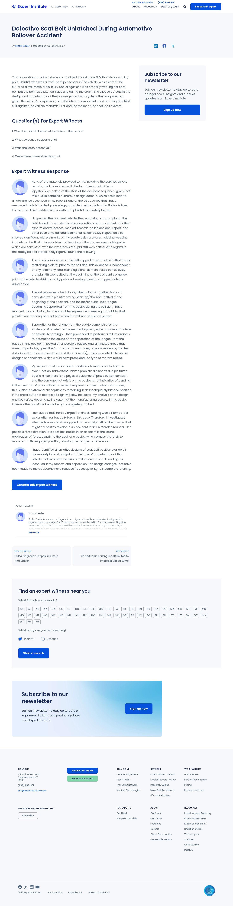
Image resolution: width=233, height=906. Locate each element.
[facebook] (164, 46)
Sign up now (172, 110)
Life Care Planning (160, 795)
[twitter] (173, 46)
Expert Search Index (195, 823)
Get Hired (121, 813)
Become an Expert (82, 778)
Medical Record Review (163, 779)
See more (34, 532)
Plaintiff (29, 639)
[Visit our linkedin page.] (32, 887)
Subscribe (28, 815)
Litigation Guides (193, 829)
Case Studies (191, 844)
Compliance (75, 892)
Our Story (155, 813)
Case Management (127, 774)
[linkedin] (156, 46)
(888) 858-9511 (166, 2)
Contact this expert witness (37, 485)
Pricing (188, 784)
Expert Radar (123, 779)
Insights (188, 849)
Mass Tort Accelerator (162, 790)
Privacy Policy (55, 892)
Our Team (156, 818)
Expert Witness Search (162, 774)
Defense (52, 639)
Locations (155, 823)
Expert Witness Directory (197, 813)
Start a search (33, 653)
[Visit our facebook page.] (20, 887)
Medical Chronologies (128, 790)
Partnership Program (195, 779)
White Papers (191, 834)
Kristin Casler (22, 46)
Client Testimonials (161, 834)
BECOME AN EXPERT (142, 2)
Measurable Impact (161, 839)
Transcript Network (126, 784)
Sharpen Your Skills (126, 818)
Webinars (189, 839)
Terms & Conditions (99, 892)
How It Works (191, 774)
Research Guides (159, 784)
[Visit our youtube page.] (37, 887)
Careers (154, 829)
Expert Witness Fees (195, 818)
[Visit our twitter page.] (26, 887)
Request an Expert (205, 6)
